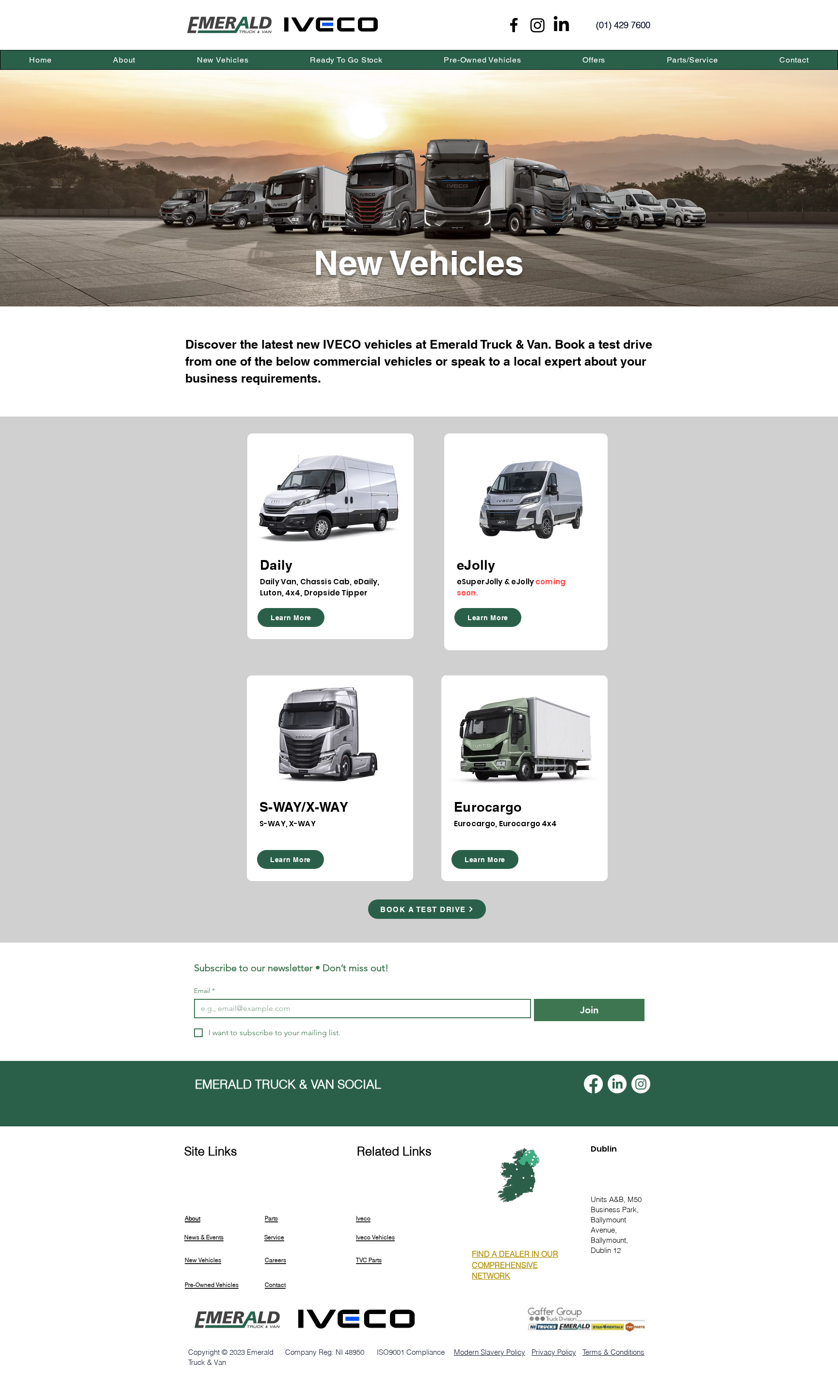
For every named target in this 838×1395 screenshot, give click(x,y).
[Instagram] (537, 25)
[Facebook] (513, 25)
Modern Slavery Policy (489, 1352)
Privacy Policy (554, 1352)
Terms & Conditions (613, 1352)
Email (204, 991)
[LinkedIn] (561, 25)
